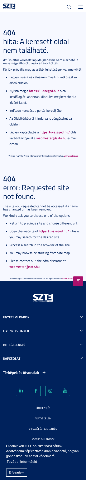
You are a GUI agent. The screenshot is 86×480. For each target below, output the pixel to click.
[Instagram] (50, 391)
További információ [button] (22, 462)
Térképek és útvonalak (21, 372)
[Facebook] (36, 391)
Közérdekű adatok (43, 439)
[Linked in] (21, 391)
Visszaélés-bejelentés (43, 429)
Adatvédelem (43, 418)
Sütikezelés (43, 408)
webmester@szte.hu (51, 138)
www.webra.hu (71, 155)
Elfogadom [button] (16, 472)
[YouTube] (65, 391)
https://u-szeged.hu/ (44, 90)
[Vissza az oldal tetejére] (78, 281)
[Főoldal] (9, 5)
